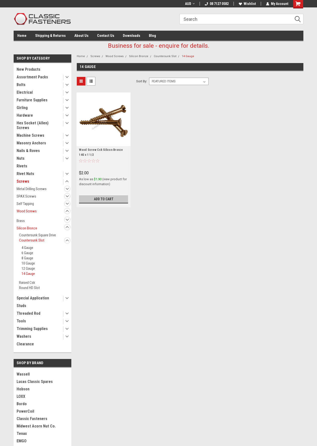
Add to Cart (103, 199)
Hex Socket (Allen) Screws (33, 125)
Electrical (25, 92)
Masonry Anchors (31, 143)
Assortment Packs (32, 77)
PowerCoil (25, 411)
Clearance (25, 344)
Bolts (21, 84)
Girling (22, 107)
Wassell (23, 374)
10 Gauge (28, 263)
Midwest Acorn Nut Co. (36, 426)
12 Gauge (28, 268)
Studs (21, 305)
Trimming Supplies (32, 328)
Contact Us (105, 35)
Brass (21, 221)
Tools (21, 321)
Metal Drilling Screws (32, 189)
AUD (188, 4)
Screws (23, 181)
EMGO (21, 441)
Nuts (21, 158)
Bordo (22, 403)
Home (21, 35)
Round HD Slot (29, 288)
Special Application (33, 298)
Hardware (25, 115)
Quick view (103, 142)
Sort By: (141, 81)
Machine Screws (30, 135)
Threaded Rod (28, 313)
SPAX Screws (26, 196)
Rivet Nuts (25, 173)
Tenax (22, 433)
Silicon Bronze (27, 228)
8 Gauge (27, 258)
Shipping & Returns (50, 35)
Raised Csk (27, 282)
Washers (24, 336)
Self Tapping (25, 203)
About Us (81, 35)
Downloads (131, 35)
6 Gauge (27, 253)
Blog (152, 35)
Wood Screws (27, 211)
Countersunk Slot (31, 240)
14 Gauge (28, 273)
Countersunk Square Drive (37, 235)
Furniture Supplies (32, 100)
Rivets (22, 166)
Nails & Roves (28, 150)
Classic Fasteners (32, 418)
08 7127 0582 (219, 4)
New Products (28, 69)
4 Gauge (27, 247)
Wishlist (250, 4)
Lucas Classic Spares (35, 381)
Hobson (23, 389)
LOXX (21, 396)
